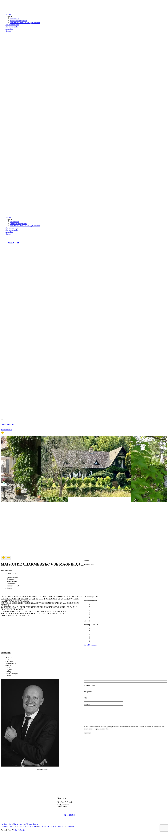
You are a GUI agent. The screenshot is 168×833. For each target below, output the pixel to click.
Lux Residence (43, 826)
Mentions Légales (32, 824)
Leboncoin (70, 826)
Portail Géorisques (90, 645)
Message (87, 704)
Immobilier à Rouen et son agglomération (25, 23)
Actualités (9, 29)
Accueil (8, 14)
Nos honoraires (6, 824)
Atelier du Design (19, 830)
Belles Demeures (31, 826)
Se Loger (19, 826)
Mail (85, 698)
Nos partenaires (19, 824)
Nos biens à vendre (12, 25)
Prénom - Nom (89, 685)
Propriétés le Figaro (8, 826)
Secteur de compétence (18, 21)
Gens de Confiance (57, 826)
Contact (8, 31)
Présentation (14, 19)
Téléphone (88, 692)
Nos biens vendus (11, 27)
